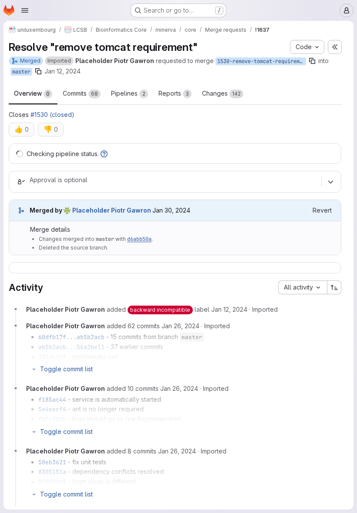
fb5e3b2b (52, 419)
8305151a (52, 472)
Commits (80, 93)
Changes (221, 93)
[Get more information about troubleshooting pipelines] (104, 153)
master (21, 71)
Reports (173, 93)
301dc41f (52, 357)
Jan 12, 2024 (62, 71)
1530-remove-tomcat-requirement (261, 61)
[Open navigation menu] (25, 10)
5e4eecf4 (52, 409)
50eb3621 (52, 462)
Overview (32, 93)
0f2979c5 (52, 482)
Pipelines (128, 93)
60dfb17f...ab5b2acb (71, 337)
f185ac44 (52, 399)
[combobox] (302, 287)
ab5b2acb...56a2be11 (71, 347)
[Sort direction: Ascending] (334, 287)
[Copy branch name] (312, 61)
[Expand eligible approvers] (330, 182)
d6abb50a (139, 239)
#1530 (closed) (52, 114)
